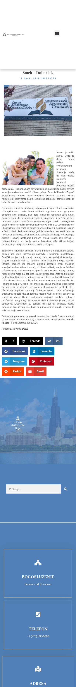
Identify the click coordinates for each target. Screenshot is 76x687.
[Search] (65, 489)
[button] (57, 33)
